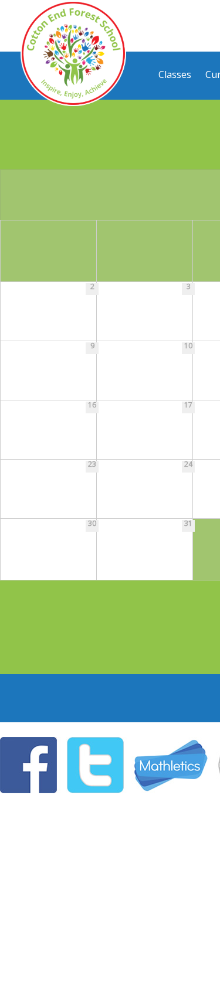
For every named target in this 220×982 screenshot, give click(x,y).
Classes (174, 74)
